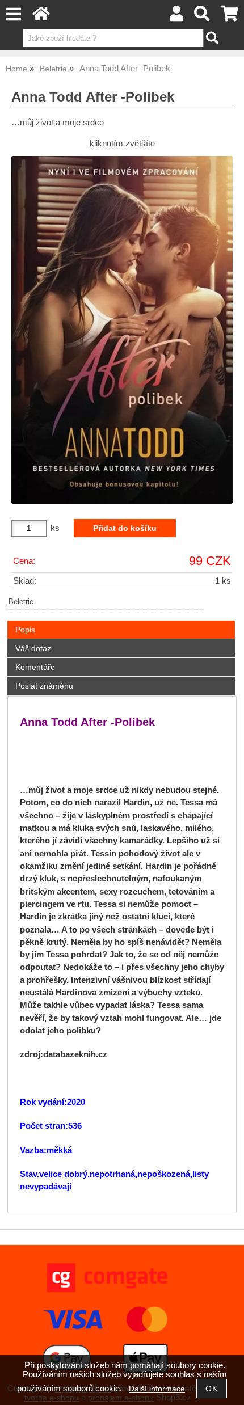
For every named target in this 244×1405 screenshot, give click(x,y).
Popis (25, 629)
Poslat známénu (44, 685)
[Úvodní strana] (41, 16)
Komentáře (35, 667)
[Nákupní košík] (229, 16)
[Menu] (13, 14)
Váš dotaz (33, 648)
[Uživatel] (176, 16)
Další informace (157, 1389)
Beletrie (21, 602)
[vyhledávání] (202, 16)
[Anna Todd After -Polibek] (122, 330)
